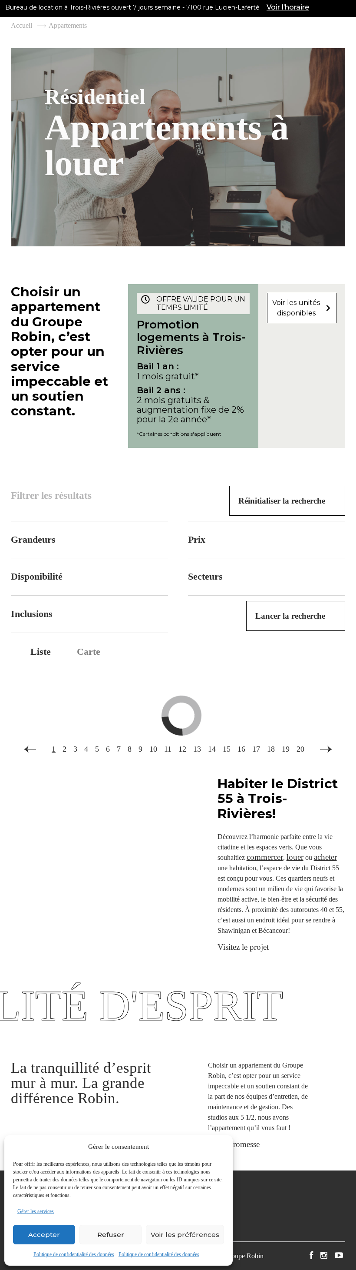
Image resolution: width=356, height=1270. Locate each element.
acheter (325, 857)
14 (212, 749)
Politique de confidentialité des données (73, 1254)
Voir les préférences (185, 1234)
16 (241, 749)
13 (197, 749)
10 (153, 749)
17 (256, 749)
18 (271, 749)
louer (295, 857)
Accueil (21, 25)
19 (286, 749)
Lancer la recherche (290, 615)
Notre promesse (234, 1144)
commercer (265, 857)
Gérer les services (35, 1211)
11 (167, 749)
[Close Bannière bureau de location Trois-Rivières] (347, 7)
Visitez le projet (243, 947)
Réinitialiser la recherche (281, 500)
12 (182, 749)
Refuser (110, 1234)
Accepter (44, 1234)
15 (227, 749)
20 (300, 749)
